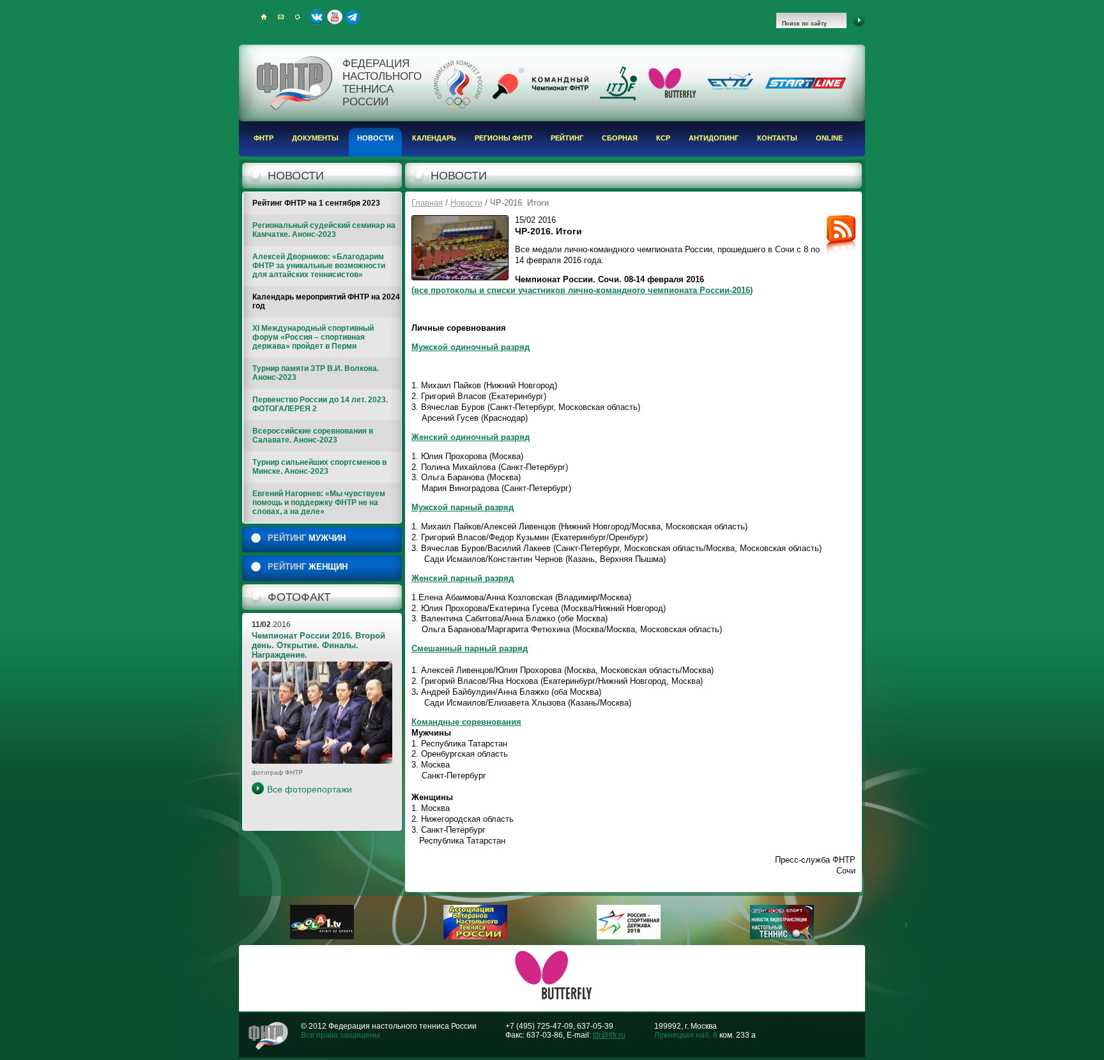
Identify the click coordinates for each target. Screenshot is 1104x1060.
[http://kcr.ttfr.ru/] (540, 96)
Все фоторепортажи (309, 789)
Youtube (334, 17)
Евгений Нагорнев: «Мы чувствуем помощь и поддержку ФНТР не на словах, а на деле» (318, 502)
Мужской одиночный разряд (470, 347)
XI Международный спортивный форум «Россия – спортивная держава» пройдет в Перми (313, 337)
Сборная (620, 138)
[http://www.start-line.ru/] (806, 86)
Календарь (434, 138)
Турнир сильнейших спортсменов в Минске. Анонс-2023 (319, 467)
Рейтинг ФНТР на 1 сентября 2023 (316, 203)
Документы (315, 138)
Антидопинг (714, 138)
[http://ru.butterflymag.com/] (672, 95)
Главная (427, 203)
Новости (375, 138)
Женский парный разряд (462, 578)
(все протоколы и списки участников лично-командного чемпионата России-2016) (582, 290)
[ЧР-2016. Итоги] (460, 247)
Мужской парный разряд (462, 507)
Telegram (352, 17)
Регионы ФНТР (503, 138)
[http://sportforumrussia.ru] (629, 936)
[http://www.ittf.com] (618, 97)
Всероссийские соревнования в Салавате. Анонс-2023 (312, 435)
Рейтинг (567, 138)
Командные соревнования (466, 722)
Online (829, 138)
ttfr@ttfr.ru (609, 1035)
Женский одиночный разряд (470, 437)
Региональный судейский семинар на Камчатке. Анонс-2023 (323, 230)
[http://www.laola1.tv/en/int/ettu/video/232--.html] (322, 936)
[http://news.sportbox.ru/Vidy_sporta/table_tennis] (782, 936)
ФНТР (263, 138)
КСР (663, 138)
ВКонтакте (317, 17)
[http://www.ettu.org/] (730, 90)
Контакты (777, 138)
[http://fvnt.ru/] (475, 936)
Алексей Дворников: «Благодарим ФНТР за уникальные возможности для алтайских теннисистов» (318, 265)
